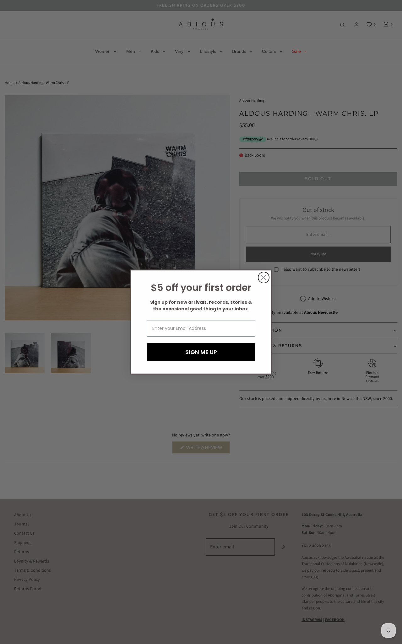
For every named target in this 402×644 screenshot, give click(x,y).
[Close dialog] (263, 277)
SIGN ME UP (201, 352)
